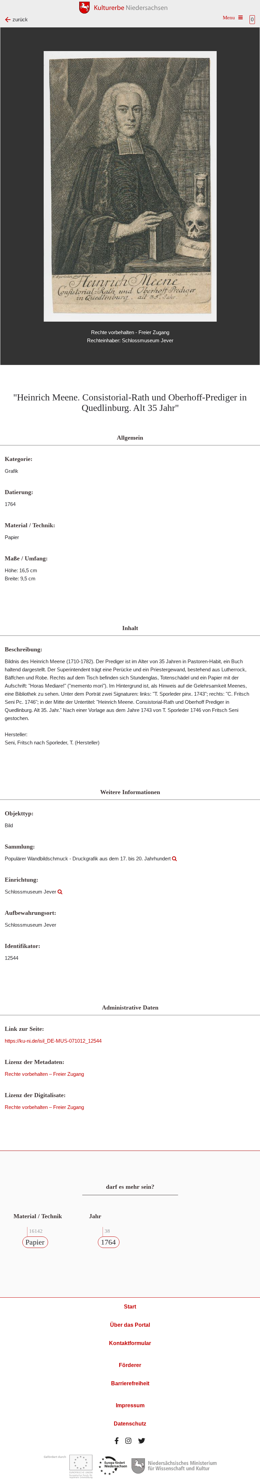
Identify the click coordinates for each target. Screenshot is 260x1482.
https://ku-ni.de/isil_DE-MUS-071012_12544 (53, 1041)
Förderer (130, 1365)
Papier (34, 1242)
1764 (108, 1242)
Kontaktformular (130, 1343)
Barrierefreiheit (130, 1383)
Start (130, 1307)
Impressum (130, 1405)
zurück (20, 19)
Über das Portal (130, 1325)
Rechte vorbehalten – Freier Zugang (44, 1074)
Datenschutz (130, 1424)
